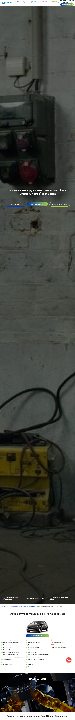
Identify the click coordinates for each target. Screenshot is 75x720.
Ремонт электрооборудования (36, 659)
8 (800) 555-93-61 (67, 2)
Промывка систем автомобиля (36, 640)
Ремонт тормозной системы (35, 662)
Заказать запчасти (58, 642)
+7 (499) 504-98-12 (55, 4)
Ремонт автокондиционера (35, 647)
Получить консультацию (67, 4)
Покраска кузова (7, 664)
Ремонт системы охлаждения (11, 652)
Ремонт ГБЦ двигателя (34, 642)
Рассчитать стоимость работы (61, 640)
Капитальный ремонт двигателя (11, 640)
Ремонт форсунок (8, 645)
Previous (6, 692)
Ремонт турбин (7, 649)
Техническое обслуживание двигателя (13, 657)
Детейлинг (31, 664)
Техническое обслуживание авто (36, 649)
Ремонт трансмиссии (33, 657)
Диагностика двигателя (9, 659)
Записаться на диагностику (60, 645)
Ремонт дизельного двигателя (11, 642)
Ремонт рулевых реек (34, 645)
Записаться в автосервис (37, 635)
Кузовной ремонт (32, 667)
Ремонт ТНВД (7, 647)
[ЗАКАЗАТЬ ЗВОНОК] (68, 659)
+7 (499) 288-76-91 (21, 4)
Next (68, 692)
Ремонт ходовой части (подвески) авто (38, 654)
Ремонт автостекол (8, 662)
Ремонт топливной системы (10, 654)
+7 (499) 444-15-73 (45, 4)
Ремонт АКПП (32, 652)
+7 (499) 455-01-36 (34, 4)
